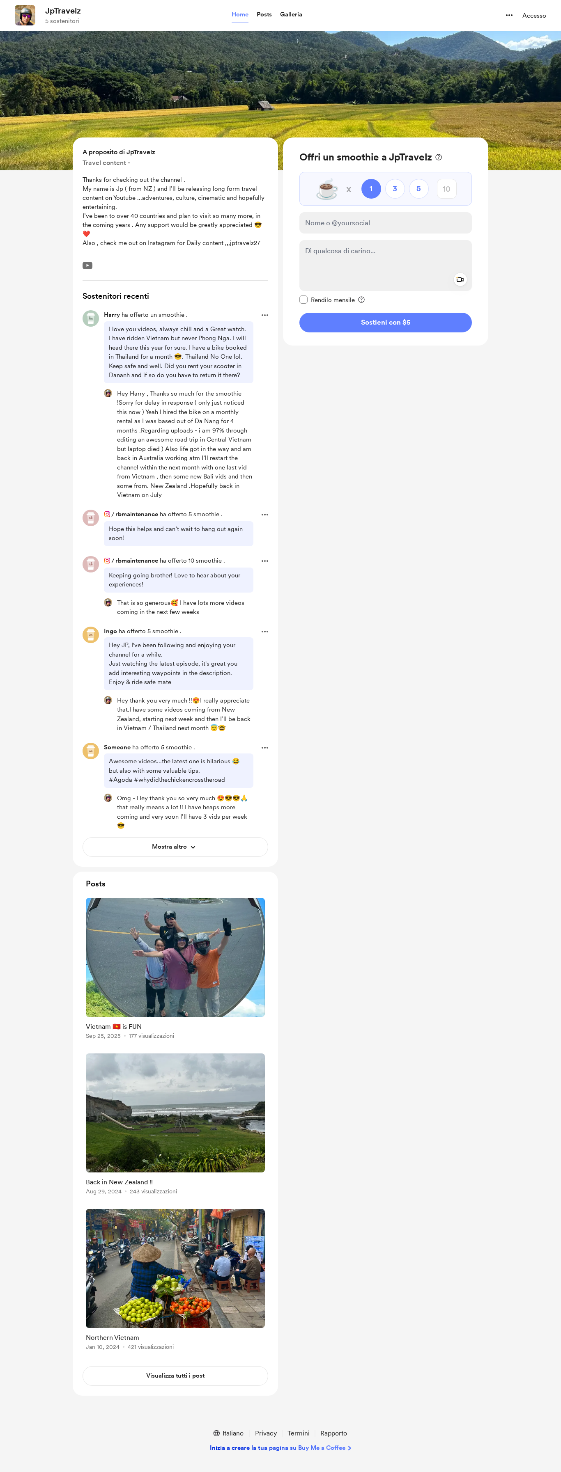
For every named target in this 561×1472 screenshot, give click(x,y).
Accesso (534, 15)
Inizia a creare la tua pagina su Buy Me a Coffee (277, 1447)
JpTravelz (63, 11)
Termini (298, 1433)
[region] (385, 241)
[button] (240, 14)
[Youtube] (87, 265)
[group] (175, 970)
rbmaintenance (136, 514)
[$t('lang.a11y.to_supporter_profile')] (108, 393)
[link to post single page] (175, 970)
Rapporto (333, 1433)
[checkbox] (327, 299)
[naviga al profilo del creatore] (25, 15)
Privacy (266, 1433)
